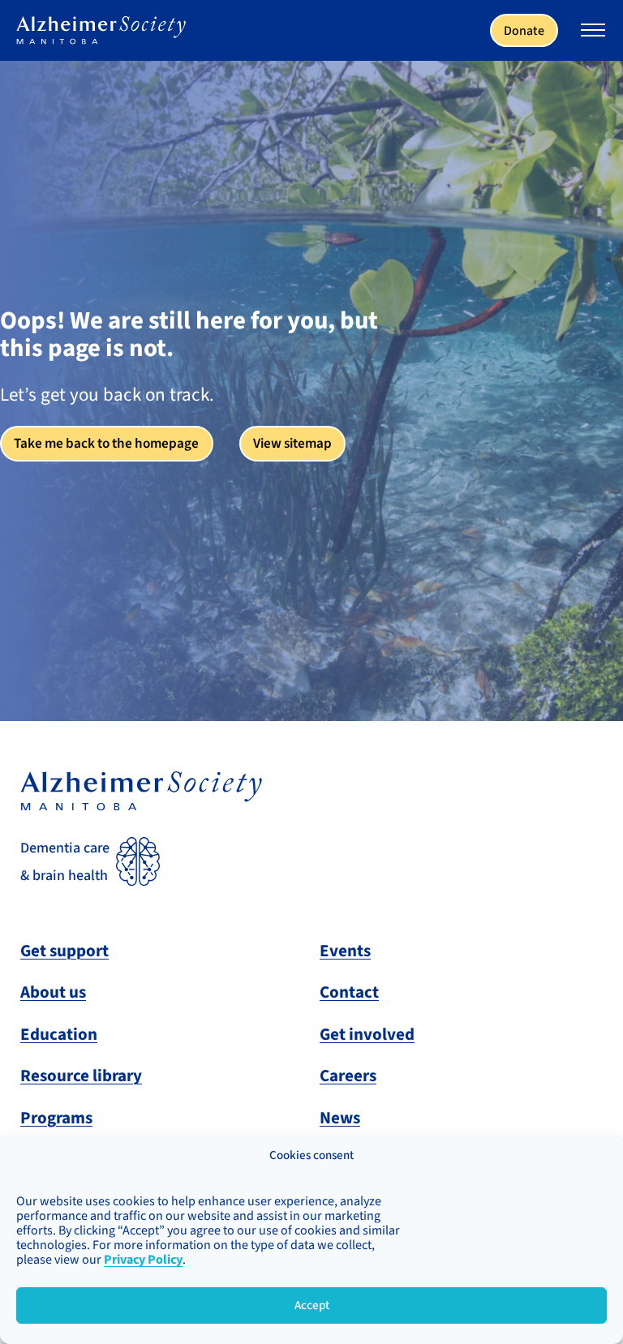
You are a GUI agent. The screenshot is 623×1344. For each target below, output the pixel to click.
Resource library (81, 1075)
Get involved (367, 1034)
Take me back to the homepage (106, 443)
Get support (64, 950)
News (340, 1118)
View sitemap (292, 443)
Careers (348, 1075)
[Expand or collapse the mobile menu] (593, 32)
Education (58, 1034)
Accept (311, 1305)
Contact (349, 992)
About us (53, 992)
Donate (524, 31)
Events (345, 950)
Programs (56, 1118)
